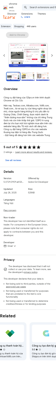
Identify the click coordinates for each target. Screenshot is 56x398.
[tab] (12, 13)
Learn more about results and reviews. (33, 152)
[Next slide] (52, 55)
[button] (28, 55)
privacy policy (30, 272)
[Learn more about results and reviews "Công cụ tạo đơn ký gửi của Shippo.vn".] (39, 349)
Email (10, 246)
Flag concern (10, 210)
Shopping (19, 26)
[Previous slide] (4, 55)
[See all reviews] (13, 160)
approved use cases (16, 286)
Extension (6, 26)
